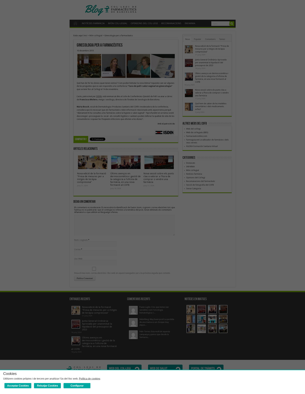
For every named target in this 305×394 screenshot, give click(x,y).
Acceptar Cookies (18, 385)
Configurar (77, 385)
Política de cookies (89, 378)
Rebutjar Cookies (47, 385)
